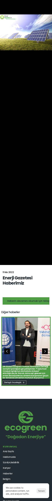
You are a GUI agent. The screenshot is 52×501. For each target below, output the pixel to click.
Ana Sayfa (8, 451)
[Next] (45, 351)
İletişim (6, 479)
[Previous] (7, 351)
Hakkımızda (9, 457)
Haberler (8, 473)
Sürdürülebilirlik (11, 462)
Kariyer (7, 468)
